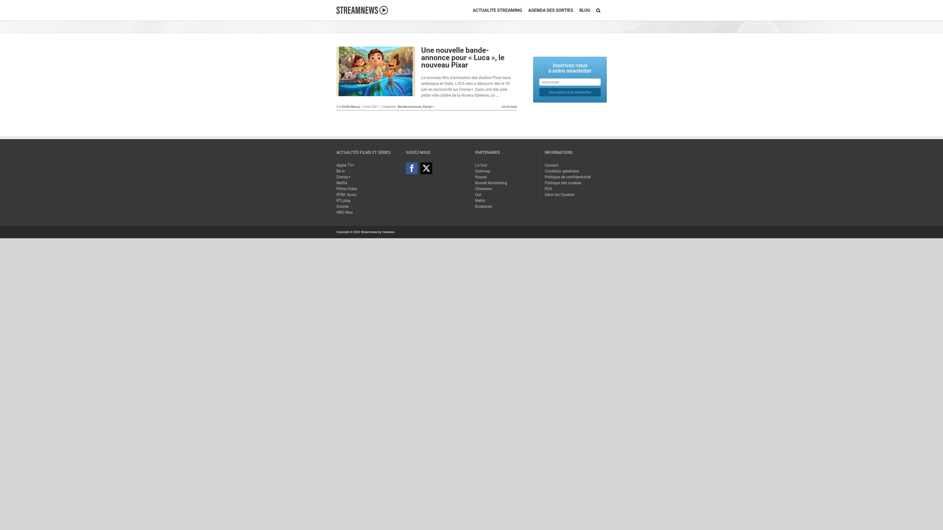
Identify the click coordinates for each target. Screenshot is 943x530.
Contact (551, 165)
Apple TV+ (345, 165)
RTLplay (343, 200)
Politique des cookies (563, 183)
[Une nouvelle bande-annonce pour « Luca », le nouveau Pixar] (375, 71)
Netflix (341, 183)
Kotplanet (483, 206)
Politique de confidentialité (568, 177)
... (497, 95)
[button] (598, 10)
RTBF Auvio (346, 194)
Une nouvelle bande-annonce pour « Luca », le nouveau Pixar (462, 57)
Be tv (340, 171)
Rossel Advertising (491, 183)
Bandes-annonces (409, 106)
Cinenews (483, 188)
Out (478, 194)
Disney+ (428, 106)
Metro (480, 200)
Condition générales (562, 171)
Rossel (481, 177)
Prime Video (346, 188)
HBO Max (344, 212)
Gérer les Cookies (559, 194)
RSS (548, 188)
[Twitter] (426, 168)
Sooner (342, 206)
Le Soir (481, 165)
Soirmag (482, 171)
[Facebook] (412, 168)
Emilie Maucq (351, 106)
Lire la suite (509, 106)
